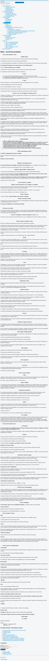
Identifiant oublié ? (7, 652)
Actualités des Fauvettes (10, 13)
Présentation (8, 36)
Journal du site (8, 8)
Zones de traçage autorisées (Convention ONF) (17, 31)
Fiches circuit (8, 25)
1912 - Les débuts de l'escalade (12, 42)
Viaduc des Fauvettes (7, 35)
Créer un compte (6, 651)
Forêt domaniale (9, 19)
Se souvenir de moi (4, 648)
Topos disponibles (9, 9)
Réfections (10, 28)
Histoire (4, 40)
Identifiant (3, 645)
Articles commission (12, 34)
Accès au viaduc (9, 38)
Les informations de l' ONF (11, 14)
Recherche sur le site (19, 2)
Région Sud (8, 21)
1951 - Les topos (9, 45)
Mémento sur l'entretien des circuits (15, 33)
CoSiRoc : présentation (10, 6)
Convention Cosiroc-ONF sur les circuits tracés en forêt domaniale (21, 30)
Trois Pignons (8, 20)
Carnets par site (9, 26)
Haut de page (3, 657)
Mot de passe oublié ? (7, 654)
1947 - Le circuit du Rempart (11, 43)
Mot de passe (3, 646)
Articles (7, 23)
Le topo (7, 39)
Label (2, 2)
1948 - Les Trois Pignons (11, 44)
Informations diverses (10, 16)
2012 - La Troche (9, 47)
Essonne (7, 18)
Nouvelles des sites (9, 12)
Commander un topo (10, 10)
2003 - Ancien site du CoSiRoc (12, 46)
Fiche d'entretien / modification (14, 29)
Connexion (3, 649)
